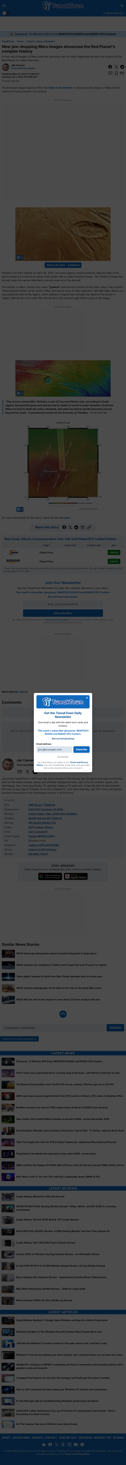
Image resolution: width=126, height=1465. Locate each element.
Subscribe (81, 749)
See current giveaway (63, 738)
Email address (43, 744)
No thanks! (63, 756)
